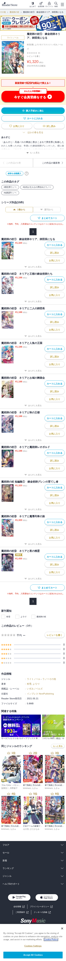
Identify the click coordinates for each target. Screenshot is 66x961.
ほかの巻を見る (35, 132)
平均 (19, 635)
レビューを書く (33, 56)
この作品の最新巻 (51, 163)
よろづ (23, 617)
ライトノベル (13, 38)
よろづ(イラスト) (42, 44)
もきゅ (35, 788)
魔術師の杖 (14, 12)
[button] (42, 912)
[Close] (62, 928)
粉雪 (8, 617)
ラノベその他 (49, 679)
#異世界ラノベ (10, 187)
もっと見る (35, 153)
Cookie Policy (51, 939)
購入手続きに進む (35, 110)
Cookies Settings (32, 946)
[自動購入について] (27, 173)
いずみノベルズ (35, 688)
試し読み (51, 126)
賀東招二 (5, 788)
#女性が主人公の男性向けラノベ (37, 187)
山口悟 (26, 829)
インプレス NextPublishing (40, 693)
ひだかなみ (34, 829)
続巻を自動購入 (14, 173)
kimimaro (27, 788)
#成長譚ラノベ (10, 193)
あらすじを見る (35, 267)
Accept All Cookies (32, 955)
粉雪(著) (30, 44)
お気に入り (18, 126)
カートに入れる (35, 118)
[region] (33, 942)
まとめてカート (49, 218)
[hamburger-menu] (62, 4)
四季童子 (14, 788)
